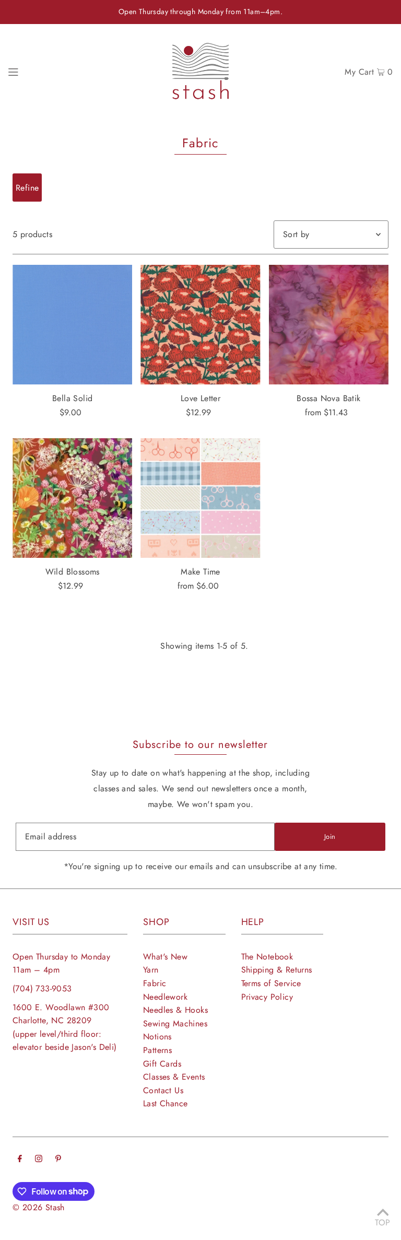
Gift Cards (162, 1064)
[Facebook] (20, 1159)
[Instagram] (38, 1159)
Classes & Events (174, 1077)
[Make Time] (200, 498)
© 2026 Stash (39, 1207)
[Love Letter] (200, 324)
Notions (157, 1037)
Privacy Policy (267, 997)
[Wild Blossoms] (72, 498)
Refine (27, 188)
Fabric (154, 983)
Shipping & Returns (276, 970)
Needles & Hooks (175, 1010)
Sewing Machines (175, 1023)
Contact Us (163, 1090)
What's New (165, 957)
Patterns (157, 1050)
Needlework (165, 997)
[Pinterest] (58, 1159)
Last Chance (165, 1103)
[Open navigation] (13, 71)
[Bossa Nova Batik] (328, 324)
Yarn (151, 970)
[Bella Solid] (72, 324)
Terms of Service (271, 983)
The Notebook (267, 957)
